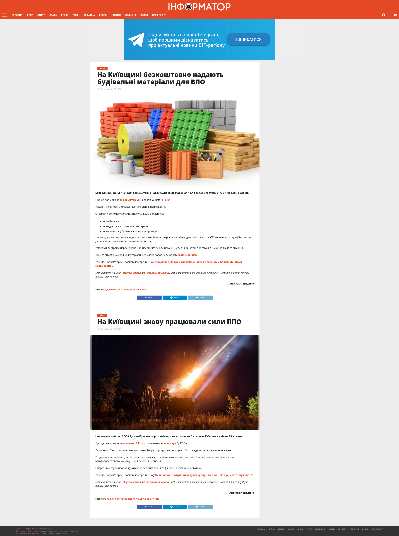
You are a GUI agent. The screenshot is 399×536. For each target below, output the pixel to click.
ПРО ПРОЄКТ (159, 15)
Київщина (89, 15)
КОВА (141, 499)
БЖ (167, 200)
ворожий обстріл (113, 499)
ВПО (132, 290)
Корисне (116, 15)
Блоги (103, 15)
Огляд (144, 15)
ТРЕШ (76, 15)
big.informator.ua (30, 533)
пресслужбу (172, 443)
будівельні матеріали (116, 290)
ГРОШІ (64, 15)
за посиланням (187, 255)
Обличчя (130, 15)
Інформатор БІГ (130, 200)
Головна (17, 15)
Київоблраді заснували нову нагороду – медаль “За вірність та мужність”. (204, 475)
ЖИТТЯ (41, 15)
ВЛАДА (53, 15)
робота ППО (152, 499)
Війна (29, 15)
